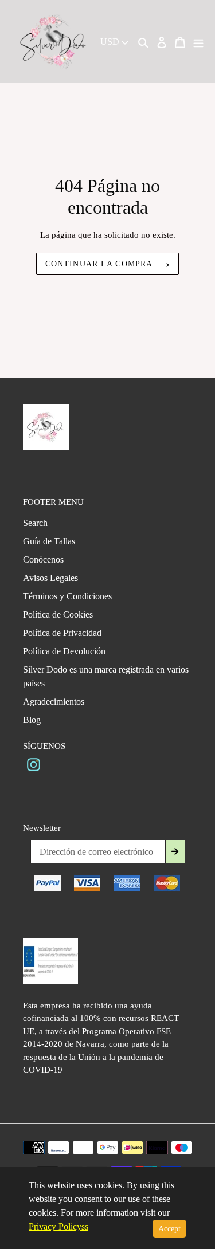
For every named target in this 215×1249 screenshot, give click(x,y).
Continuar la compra (99, 264)
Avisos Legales (50, 578)
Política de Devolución (64, 651)
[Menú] (198, 41)
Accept (169, 1228)
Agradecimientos (53, 701)
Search (35, 523)
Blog (32, 720)
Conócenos (43, 559)
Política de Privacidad (62, 633)
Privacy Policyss (58, 1226)
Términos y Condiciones (67, 596)
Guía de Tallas (49, 541)
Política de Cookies (58, 614)
